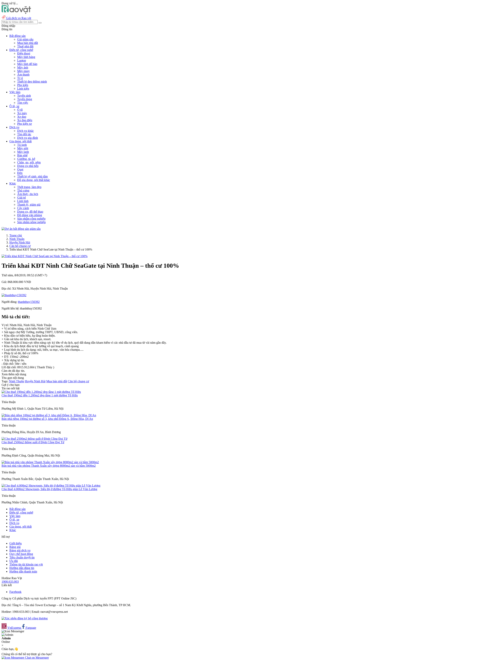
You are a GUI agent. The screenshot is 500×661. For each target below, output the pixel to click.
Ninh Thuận (16, 239)
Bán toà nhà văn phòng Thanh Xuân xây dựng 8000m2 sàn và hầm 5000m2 (49, 465)
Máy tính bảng (26, 57)
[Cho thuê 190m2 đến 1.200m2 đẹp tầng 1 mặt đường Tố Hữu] (41, 391)
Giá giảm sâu (25, 39)
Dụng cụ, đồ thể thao (30, 211)
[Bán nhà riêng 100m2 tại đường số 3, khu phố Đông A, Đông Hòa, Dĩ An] (49, 415)
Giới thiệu (15, 543)
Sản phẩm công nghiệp (31, 218)
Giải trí (21, 197)
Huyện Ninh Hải (19, 242)
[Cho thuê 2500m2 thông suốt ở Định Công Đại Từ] (34, 438)
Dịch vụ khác (25, 130)
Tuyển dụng (24, 99)
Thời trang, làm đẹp (29, 187)
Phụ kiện (22, 85)
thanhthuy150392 (29, 301)
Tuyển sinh (24, 95)
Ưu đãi (13, 561)
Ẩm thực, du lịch (27, 194)
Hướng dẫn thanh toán (23, 571)
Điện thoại (23, 53)
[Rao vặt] (16, 12)
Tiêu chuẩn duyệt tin (22, 557)
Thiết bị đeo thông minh (32, 81)
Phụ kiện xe (24, 123)
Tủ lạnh (22, 144)
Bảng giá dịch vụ (19, 550)
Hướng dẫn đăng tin (21, 568)
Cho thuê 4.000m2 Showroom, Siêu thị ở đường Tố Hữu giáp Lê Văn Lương (49, 489)
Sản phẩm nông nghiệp (31, 222)
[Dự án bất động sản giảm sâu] (21, 228)
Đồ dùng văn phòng (29, 215)
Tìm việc (22, 102)
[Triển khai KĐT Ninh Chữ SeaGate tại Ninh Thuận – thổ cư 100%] (45, 256)
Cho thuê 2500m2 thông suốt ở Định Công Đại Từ (33, 442)
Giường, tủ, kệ (26, 159)
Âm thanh (23, 74)
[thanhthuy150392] (14, 295)
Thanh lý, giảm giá (28, 204)
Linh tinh (23, 201)
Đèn (19, 173)
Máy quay (23, 71)
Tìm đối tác (24, 134)
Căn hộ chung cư (20, 246)
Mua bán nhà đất (27, 43)
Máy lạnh (23, 151)
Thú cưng (23, 190)
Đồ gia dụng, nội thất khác (33, 180)
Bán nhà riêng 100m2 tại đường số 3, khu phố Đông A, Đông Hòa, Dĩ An (47, 418)
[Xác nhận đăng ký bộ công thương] (25, 618)
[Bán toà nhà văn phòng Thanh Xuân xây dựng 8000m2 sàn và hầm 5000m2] (50, 462)
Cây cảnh (23, 208)
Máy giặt (22, 148)
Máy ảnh (22, 67)
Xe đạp (21, 116)
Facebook (15, 591)
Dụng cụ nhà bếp (27, 166)
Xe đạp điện (24, 120)
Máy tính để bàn (27, 64)
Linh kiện (23, 88)
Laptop (21, 60)
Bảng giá (15, 547)
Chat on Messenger (36, 657)
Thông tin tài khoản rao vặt (26, 564)
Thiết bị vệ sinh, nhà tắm (32, 176)
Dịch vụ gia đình (27, 137)
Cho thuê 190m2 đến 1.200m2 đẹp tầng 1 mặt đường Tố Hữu (40, 395)
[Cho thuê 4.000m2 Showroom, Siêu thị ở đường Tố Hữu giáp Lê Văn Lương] (51, 485)
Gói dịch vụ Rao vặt (18, 18)
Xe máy (22, 113)
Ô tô (20, 109)
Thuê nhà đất (25, 46)
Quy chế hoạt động (21, 554)
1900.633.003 (10, 581)
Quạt (20, 169)
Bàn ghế (22, 155)
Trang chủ (15, 235)
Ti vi (20, 78)
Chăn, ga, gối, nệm (29, 162)
